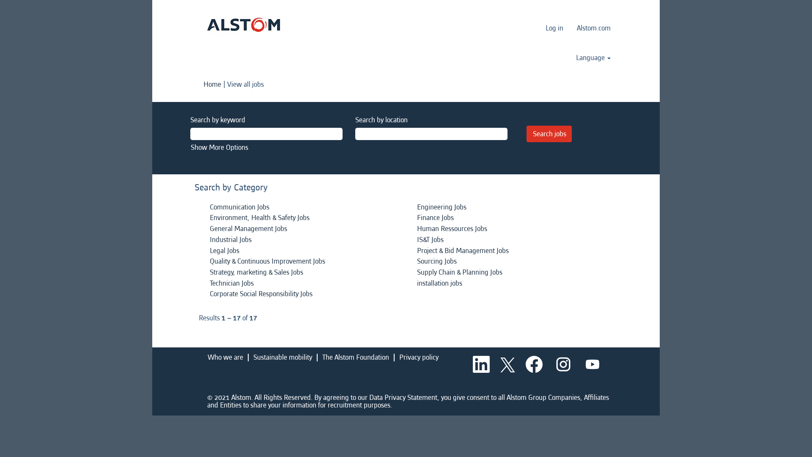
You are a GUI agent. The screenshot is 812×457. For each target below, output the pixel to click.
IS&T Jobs (430, 239)
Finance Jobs (435, 217)
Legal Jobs (224, 250)
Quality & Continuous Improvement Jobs (267, 261)
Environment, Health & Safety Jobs (260, 217)
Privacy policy (419, 357)
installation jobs (439, 283)
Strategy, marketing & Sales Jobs (256, 272)
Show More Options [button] (219, 147)
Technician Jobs (232, 283)
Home (212, 84)
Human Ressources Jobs (452, 228)
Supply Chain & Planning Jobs (459, 272)
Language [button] (591, 58)
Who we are (225, 357)
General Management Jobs (248, 228)
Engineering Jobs (441, 207)
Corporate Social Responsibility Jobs (261, 294)
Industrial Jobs (231, 239)
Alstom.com (594, 28)
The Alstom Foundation (355, 357)
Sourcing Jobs (437, 261)
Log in (554, 28)
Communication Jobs (239, 207)
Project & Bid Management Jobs (463, 250)
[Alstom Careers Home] (243, 25)
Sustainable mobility (282, 357)
